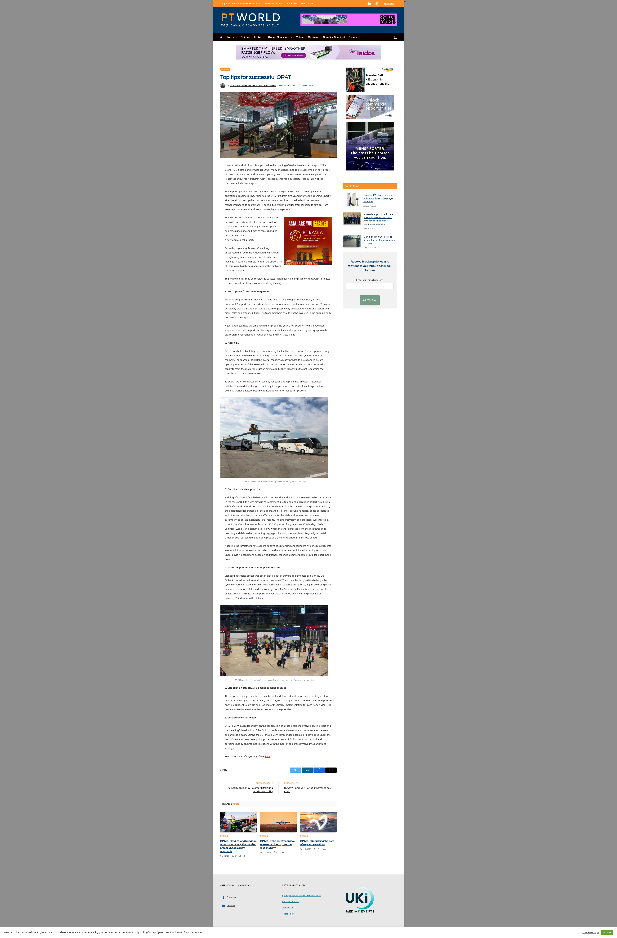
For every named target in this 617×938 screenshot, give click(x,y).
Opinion (245, 37)
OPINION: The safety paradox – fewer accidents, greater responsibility (277, 844)
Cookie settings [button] (590, 932)
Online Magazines (278, 37)
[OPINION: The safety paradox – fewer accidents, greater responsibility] (278, 822)
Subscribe (389, 4)
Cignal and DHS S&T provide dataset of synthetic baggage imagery (379, 240)
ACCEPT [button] (607, 932)
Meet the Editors (273, 3)
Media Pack (307, 3)
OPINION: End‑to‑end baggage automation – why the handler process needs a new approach (238, 846)
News (230, 37)
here (267, 756)
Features (259, 37)
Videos (300, 37)
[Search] (395, 37)
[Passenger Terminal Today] (252, 20)
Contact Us (291, 3)
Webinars (313, 37)
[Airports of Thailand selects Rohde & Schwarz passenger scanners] (352, 199)
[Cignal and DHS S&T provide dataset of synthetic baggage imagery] (352, 241)
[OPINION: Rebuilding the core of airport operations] (318, 822)
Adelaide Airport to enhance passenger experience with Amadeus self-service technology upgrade (378, 219)
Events (353, 37)
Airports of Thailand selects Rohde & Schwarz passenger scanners (378, 198)
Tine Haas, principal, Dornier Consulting (253, 86)
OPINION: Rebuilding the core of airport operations (317, 843)
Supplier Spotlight (334, 37)
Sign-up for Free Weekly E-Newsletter (241, 3)
